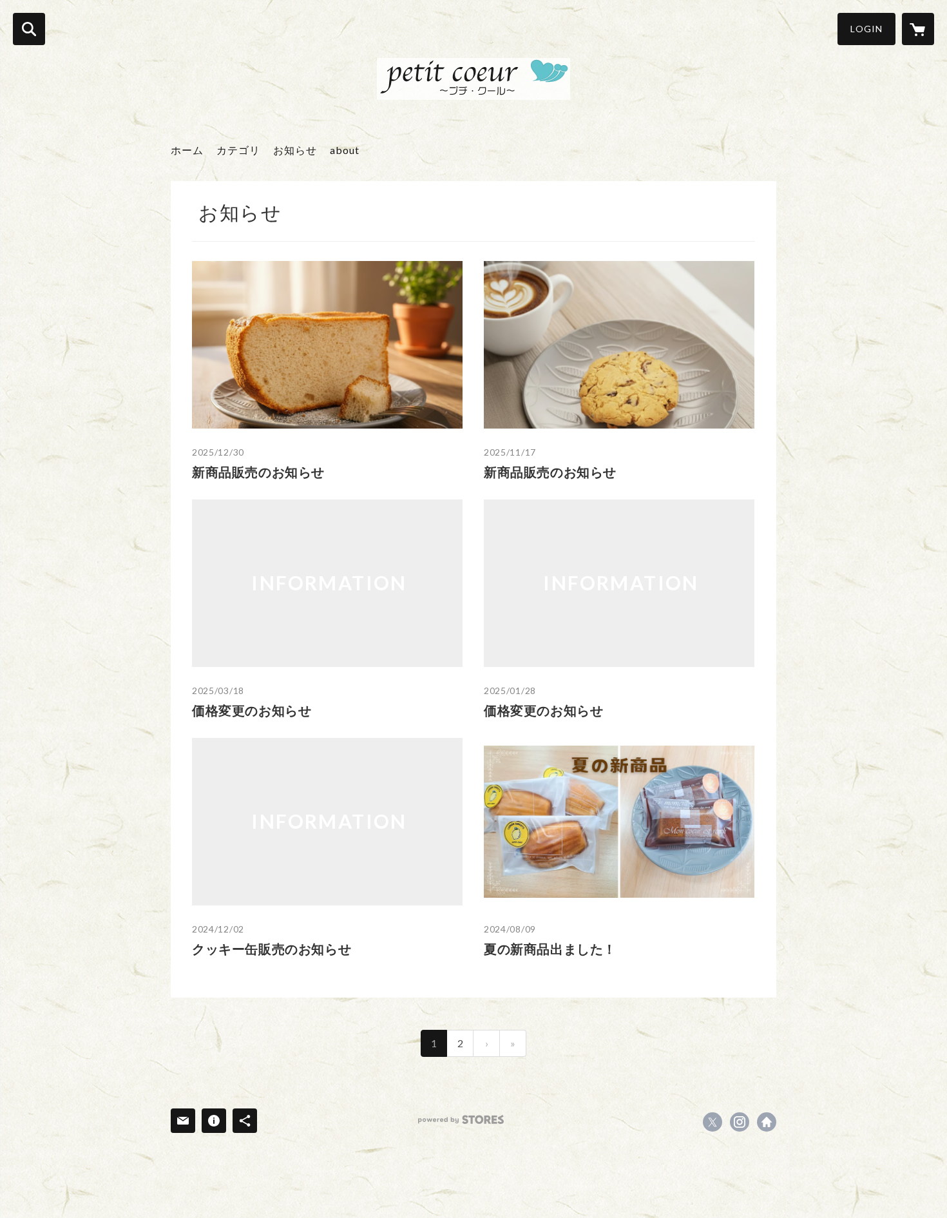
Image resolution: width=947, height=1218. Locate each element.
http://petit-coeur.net (766, 1122)
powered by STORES (461, 1120)
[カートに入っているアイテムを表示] (918, 29)
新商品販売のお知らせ (258, 471)
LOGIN (866, 28)
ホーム (187, 150)
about (344, 150)
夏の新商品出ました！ (550, 948)
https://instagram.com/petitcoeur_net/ (739, 1122)
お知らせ (295, 150)
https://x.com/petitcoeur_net (712, 1122)
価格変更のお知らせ (251, 710)
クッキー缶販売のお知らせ (271, 948)
